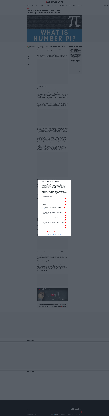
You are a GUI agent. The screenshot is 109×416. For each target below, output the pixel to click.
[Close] (69, 182)
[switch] (65, 198)
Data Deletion (50, 234)
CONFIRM (48, 231)
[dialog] (54, 208)
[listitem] (54, 196)
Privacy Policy (59, 234)
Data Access (54, 234)
